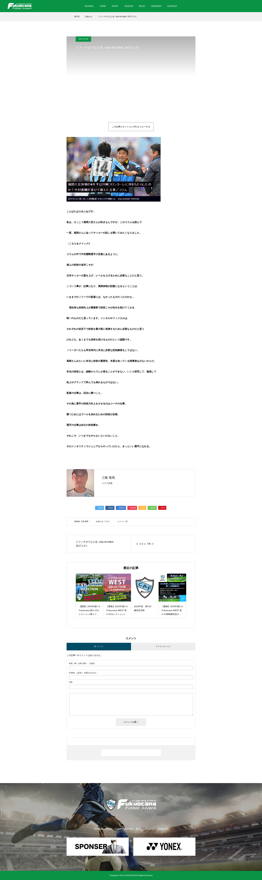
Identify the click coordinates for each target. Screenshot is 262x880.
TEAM (103, 6)
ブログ (107, 521)
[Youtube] (251, 6)
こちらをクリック (78, 243)
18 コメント (99, 646)
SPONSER (156, 6)
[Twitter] (238, 6)
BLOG (142, 6)
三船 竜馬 (108, 477)
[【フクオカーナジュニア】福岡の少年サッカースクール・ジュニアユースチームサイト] (19, 6)
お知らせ (99, 521)
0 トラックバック (163, 646)
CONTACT (172, 6)
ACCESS (128, 6)
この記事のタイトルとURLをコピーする (131, 126)
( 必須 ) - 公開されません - (83, 673)
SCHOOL (89, 6)
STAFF (115, 6)
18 (126, 521)
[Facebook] (243, 6)
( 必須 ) (82, 663)
